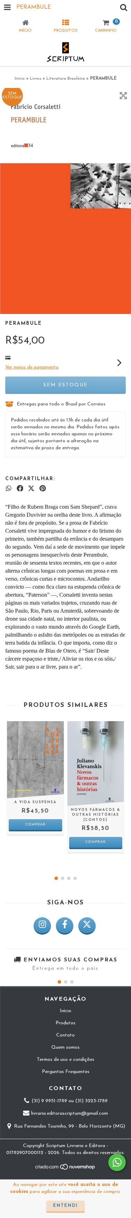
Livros (35, 78)
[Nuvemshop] (65, 1169)
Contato (65, 1035)
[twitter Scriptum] (87, 926)
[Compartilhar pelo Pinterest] (42, 488)
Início (20, 78)
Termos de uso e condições (65, 1059)
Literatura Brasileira (65, 78)
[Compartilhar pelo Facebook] (20, 488)
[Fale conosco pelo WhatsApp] (117, 1162)
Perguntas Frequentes (65, 1071)
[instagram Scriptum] (42, 926)
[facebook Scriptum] (64, 926)
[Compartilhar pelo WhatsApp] (8, 488)
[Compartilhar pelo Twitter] (31, 488)
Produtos (65, 1023)
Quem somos (65, 1047)
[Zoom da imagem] (123, 96)
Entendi (65, 1206)
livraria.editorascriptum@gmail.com (69, 1113)
